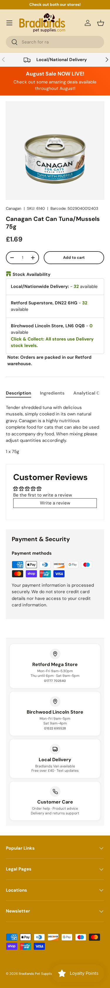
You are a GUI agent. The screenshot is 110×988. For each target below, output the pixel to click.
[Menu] (9, 22)
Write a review (55, 503)
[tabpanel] (55, 429)
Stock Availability (31, 274)
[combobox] (55, 42)
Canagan (13, 208)
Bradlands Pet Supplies (36, 974)
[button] (100, 22)
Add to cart (74, 257)
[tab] (18, 393)
